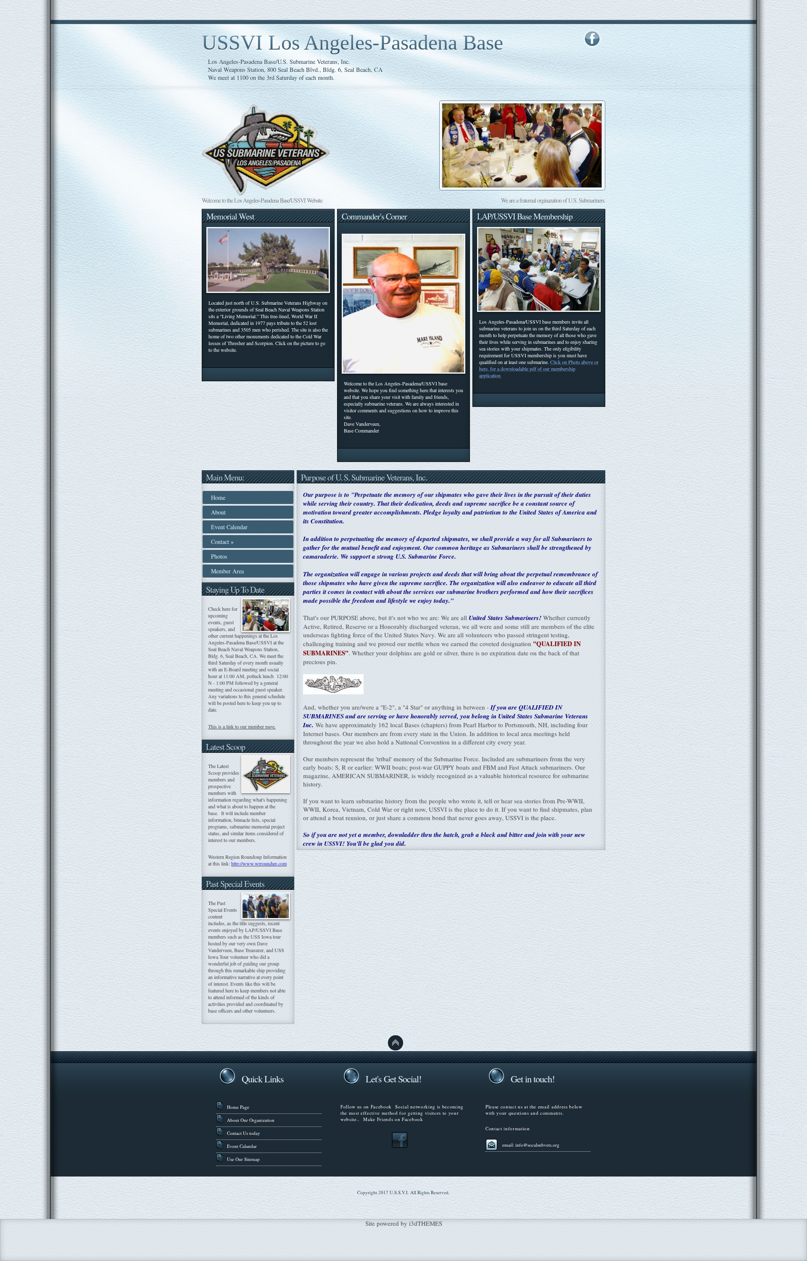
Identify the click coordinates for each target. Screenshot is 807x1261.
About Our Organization (250, 1120)
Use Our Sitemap (243, 1159)
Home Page (238, 1107)
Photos (219, 556)
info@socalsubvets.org (537, 1145)
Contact (222, 542)
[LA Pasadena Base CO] (342, 230)
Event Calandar (242, 1146)
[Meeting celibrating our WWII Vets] (539, 309)
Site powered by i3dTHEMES (403, 1223)
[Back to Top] (395, 1048)
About (218, 512)
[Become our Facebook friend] (399, 1146)
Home (218, 497)
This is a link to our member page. (242, 726)
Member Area (227, 571)
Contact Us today (243, 1133)
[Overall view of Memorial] (268, 291)
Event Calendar (229, 527)
